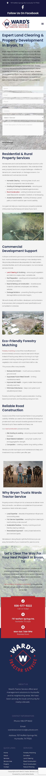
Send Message (7, 143)
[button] (42, 24)
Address (5, 107)
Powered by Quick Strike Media (23, 774)
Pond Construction (13, 192)
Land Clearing (12, 272)
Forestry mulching (8, 351)
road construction (11, 429)
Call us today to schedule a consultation (17, 584)
